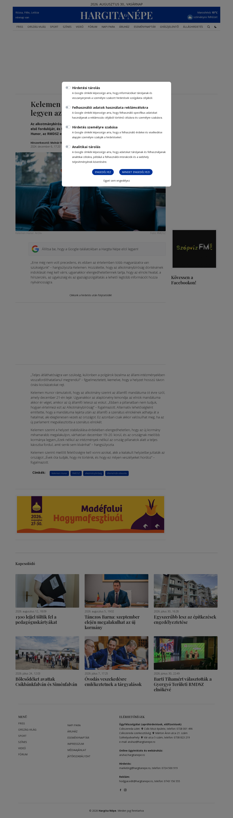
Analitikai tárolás (86, 147)
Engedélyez (103, 172)
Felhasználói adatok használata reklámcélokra (110, 107)
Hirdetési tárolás (86, 88)
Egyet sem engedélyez (116, 180)
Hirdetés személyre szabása (95, 127)
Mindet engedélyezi (136, 172)
